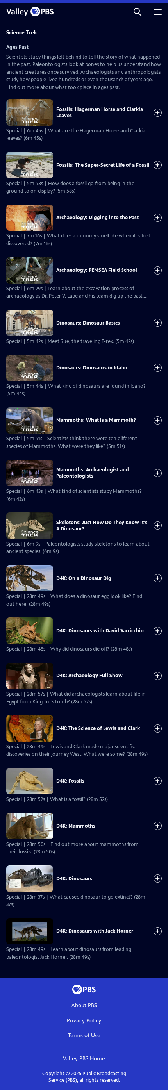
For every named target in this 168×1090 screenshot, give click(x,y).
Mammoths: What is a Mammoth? (96, 420)
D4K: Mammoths (75, 826)
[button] (137, 11)
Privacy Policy (84, 1020)
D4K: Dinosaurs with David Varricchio (100, 631)
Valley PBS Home (84, 1058)
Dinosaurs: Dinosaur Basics (88, 323)
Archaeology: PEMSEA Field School (96, 270)
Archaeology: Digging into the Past (97, 217)
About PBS (84, 1005)
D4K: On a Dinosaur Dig (83, 578)
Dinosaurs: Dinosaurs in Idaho (91, 368)
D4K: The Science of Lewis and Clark (98, 728)
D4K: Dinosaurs (74, 879)
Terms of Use (84, 1035)
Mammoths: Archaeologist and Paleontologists (92, 473)
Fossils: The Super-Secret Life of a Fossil (103, 165)
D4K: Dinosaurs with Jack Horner (94, 931)
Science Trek (21, 32)
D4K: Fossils (70, 781)
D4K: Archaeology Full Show (89, 676)
